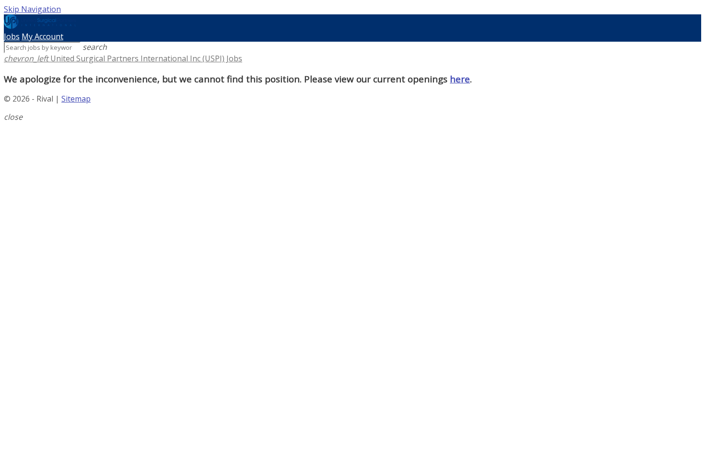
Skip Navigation (32, 9)
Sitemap (76, 98)
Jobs (12, 36)
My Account (42, 36)
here (460, 79)
